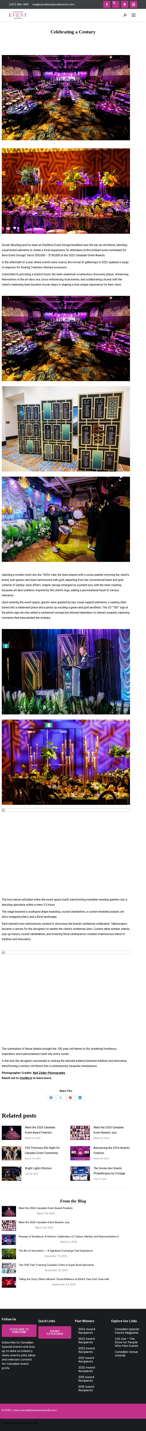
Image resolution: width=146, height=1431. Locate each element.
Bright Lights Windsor (38, 1168)
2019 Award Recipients (86, 1379)
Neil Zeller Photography (49, 1073)
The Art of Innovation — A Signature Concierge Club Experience (56, 1250)
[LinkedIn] (79, 1097)
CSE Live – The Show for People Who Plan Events (126, 1342)
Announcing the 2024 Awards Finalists (111, 1150)
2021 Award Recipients (86, 1360)
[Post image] (11, 1133)
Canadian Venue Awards (126, 1353)
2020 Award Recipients (86, 1369)
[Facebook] (51, 1097)
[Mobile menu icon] (133, 15)
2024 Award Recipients (86, 1331)
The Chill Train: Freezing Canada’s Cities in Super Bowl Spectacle (56, 1265)
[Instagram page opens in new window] (133, 4)
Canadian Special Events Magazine (127, 1331)
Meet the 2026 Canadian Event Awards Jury (108, 1130)
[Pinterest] (70, 1097)
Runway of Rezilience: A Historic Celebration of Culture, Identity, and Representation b (69, 1236)
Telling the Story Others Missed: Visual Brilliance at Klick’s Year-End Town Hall (64, 1279)
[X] (60, 1097)
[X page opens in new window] (115, 4)
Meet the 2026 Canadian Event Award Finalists (40, 1130)
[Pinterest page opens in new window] (124, 4)
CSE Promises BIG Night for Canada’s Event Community (42, 1150)
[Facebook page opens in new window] (106, 4)
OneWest (26, 1078)
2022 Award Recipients (86, 1350)
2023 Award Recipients (86, 1340)
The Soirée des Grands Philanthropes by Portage (109, 1171)
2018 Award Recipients (86, 1388)
